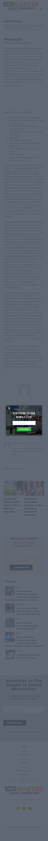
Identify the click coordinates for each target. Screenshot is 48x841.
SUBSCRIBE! (24, 429)
